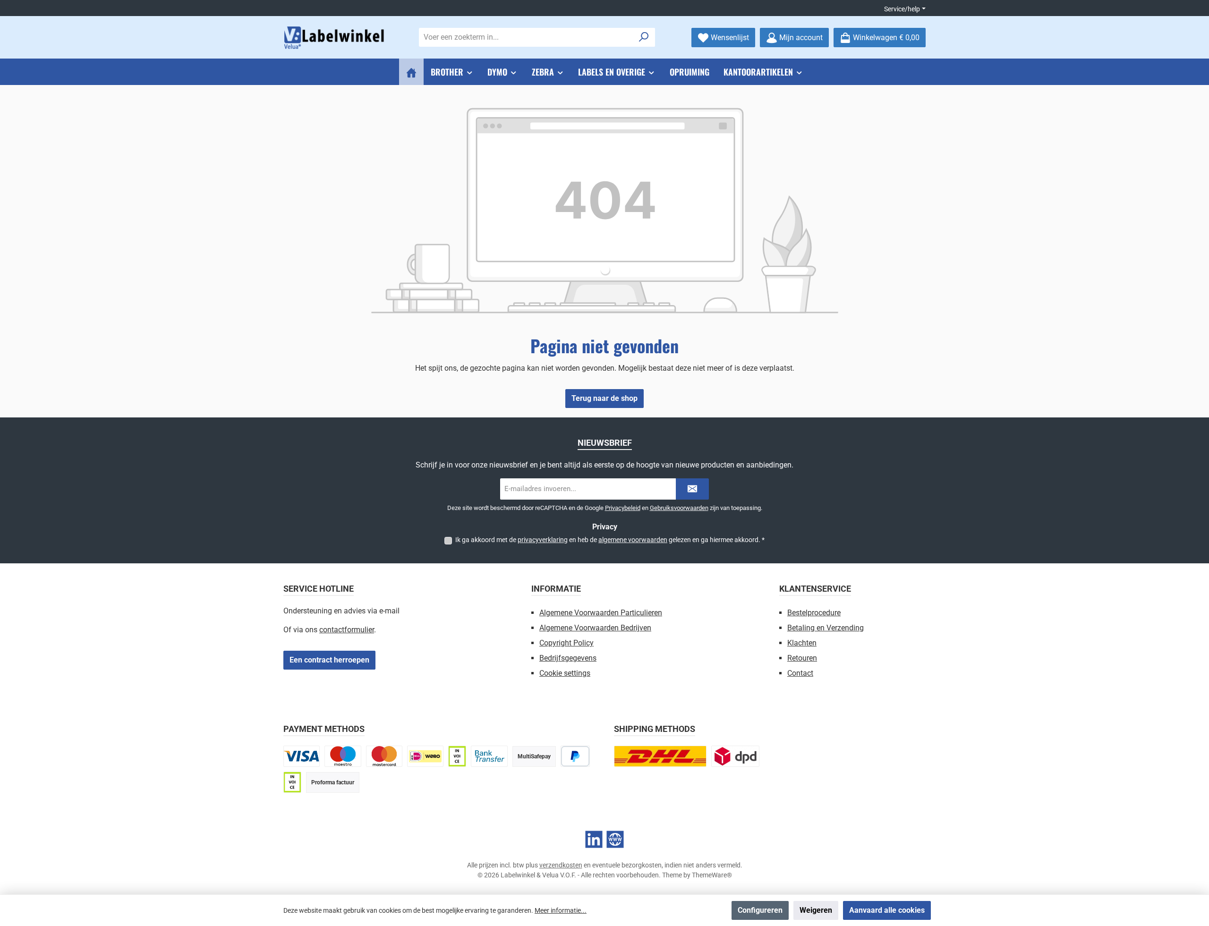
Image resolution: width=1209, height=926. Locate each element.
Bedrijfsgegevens (567, 658)
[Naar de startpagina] (335, 37)
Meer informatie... (561, 910)
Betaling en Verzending (825, 627)
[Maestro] (342, 756)
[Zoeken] (644, 37)
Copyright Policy (566, 642)
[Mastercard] (384, 756)
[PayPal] (575, 756)
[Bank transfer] (489, 756)
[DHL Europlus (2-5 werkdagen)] (660, 756)
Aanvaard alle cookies (887, 910)
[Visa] (301, 756)
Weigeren (816, 910)
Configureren (760, 910)
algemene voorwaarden (632, 540)
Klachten (802, 642)
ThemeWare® (712, 875)
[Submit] (692, 489)
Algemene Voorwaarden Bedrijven (595, 627)
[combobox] (526, 37)
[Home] (411, 72)
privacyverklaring (543, 540)
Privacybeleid (622, 507)
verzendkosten (560, 865)
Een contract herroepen (329, 659)
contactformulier (346, 629)
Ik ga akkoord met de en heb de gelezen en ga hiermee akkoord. (610, 540)
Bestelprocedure (814, 612)
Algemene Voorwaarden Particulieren (600, 612)
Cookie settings (564, 673)
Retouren (802, 658)
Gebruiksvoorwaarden (679, 507)
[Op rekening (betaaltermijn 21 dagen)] (292, 782)
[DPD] (735, 756)
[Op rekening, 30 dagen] (457, 756)
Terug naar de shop (604, 398)
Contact (800, 673)
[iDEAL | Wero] (425, 756)
